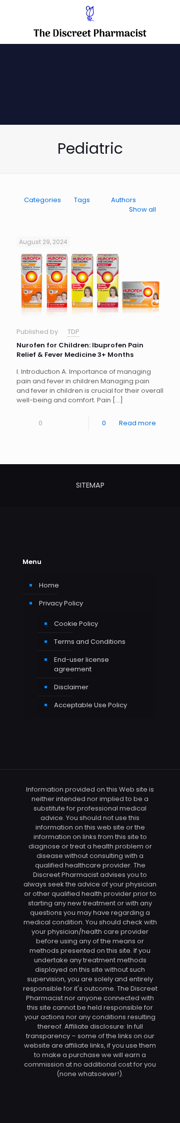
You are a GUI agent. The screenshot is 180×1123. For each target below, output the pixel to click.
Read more (137, 423)
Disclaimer (71, 687)
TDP (74, 331)
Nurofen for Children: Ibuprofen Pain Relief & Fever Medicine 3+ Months (80, 349)
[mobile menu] (166, 19)
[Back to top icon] (159, 1102)
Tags (82, 200)
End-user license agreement (81, 664)
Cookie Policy (76, 623)
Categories (42, 200)
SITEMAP (90, 485)
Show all (142, 209)
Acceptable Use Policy (90, 705)
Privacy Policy (61, 603)
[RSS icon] (90, 1088)
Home (49, 585)
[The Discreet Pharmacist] (90, 21)
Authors (123, 200)
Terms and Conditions (90, 641)
